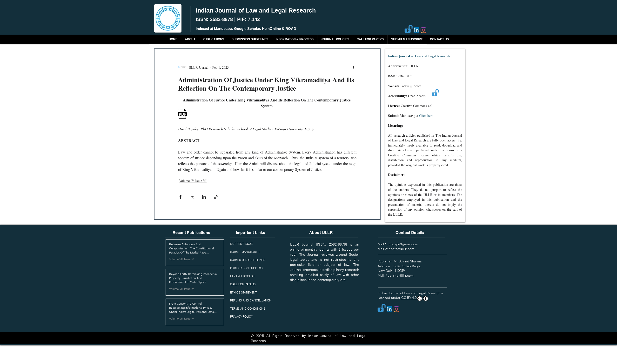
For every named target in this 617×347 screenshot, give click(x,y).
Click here (426, 115)
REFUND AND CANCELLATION (250, 300)
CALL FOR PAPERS (242, 284)
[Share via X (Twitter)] (192, 197)
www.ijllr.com (411, 86)
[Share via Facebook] (180, 197)
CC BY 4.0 (409, 297)
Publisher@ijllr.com (400, 275)
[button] (213, 39)
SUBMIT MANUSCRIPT (245, 252)
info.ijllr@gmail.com (403, 244)
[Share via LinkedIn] (204, 197)
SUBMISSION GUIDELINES (247, 260)
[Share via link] (216, 197)
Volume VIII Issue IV (181, 259)
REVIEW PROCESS (242, 276)
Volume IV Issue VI (193, 180)
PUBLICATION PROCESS (246, 268)
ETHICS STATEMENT (243, 292)
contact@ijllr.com (401, 249)
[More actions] (353, 67)
